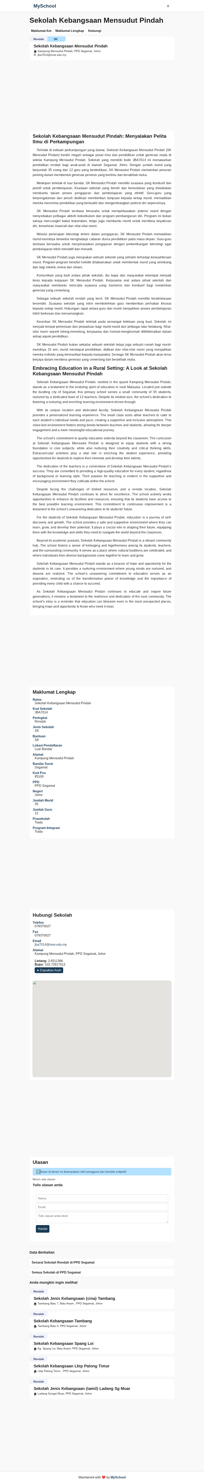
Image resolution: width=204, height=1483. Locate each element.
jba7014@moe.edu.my (51, 944)
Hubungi (94, 30)
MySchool (44, 6)
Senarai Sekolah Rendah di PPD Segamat (63, 1262)
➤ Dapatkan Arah (49, 970)
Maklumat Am (41, 30)
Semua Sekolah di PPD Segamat (56, 1272)
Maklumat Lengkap (69, 30)
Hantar (42, 1228)
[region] (102, 94)
